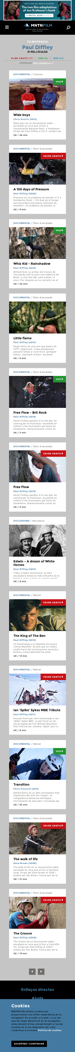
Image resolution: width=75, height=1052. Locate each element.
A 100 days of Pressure (31, 189)
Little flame (22, 338)
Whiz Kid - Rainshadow (31, 264)
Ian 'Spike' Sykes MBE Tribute (36, 710)
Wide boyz (21, 115)
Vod (58, 81)
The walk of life (25, 859)
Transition (21, 784)
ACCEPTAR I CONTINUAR (29, 1043)
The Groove (22, 933)
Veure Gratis (52, 156)
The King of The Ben (29, 636)
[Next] (41, 972)
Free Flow (21, 487)
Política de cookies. (50, 1030)
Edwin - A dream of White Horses (34, 563)
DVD (58, 58)
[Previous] (32, 972)
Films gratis (22, 58)
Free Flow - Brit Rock (30, 413)
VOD (43, 58)
